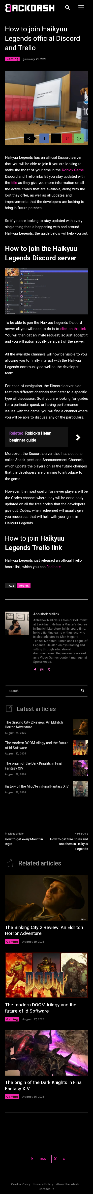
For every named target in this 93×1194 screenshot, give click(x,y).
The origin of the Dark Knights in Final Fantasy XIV (33, 766)
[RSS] (32, 1159)
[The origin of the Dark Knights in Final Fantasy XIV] (80, 768)
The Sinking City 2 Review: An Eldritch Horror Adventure (34, 725)
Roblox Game (73, 170)
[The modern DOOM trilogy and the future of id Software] (80, 747)
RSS (43, 1159)
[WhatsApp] (79, 138)
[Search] (82, 691)
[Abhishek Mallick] (17, 642)
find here (54, 567)
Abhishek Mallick (46, 614)
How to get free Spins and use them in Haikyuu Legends (69, 844)
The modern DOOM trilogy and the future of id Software (36, 745)
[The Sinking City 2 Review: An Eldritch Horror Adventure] (80, 727)
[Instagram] (42, 668)
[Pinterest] (67, 138)
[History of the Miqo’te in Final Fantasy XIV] (80, 788)
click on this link (73, 329)
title (14, 182)
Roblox (24, 585)
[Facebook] (44, 138)
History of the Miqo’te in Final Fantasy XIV (37, 786)
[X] (56, 138)
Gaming (12, 59)
